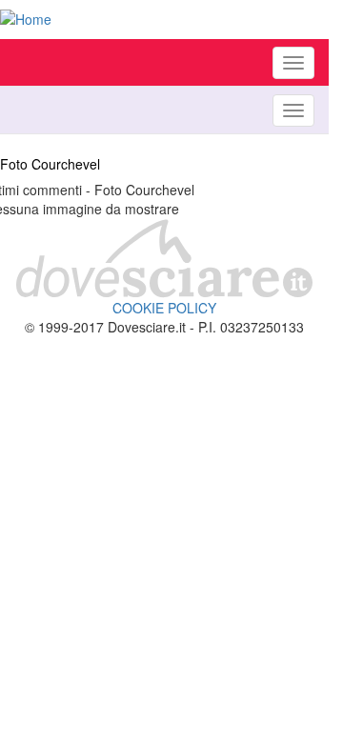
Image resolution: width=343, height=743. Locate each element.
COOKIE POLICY (164, 307)
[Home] (164, 19)
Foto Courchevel (50, 163)
